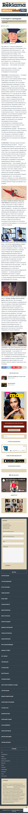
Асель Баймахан (5, 725)
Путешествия (4, 769)
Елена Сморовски (6, 730)
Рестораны (3, 771)
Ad (2, 752)
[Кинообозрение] (4, 385)
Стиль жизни (4, 776)
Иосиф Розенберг (6, 621)
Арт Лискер (4, 656)
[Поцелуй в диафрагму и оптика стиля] (4, 378)
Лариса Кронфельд (6, 633)
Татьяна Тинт (5, 707)
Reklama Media (10, 786)
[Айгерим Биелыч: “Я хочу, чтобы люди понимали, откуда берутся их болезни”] (14, 501)
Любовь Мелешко (6, 742)
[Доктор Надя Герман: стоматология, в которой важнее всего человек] (14, 510)
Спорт (2, 773)
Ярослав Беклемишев (7, 644)
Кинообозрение (11, 383)
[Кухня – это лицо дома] (20, 501)
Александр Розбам (6, 719)
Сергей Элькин (11, 384)
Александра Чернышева (7, 702)
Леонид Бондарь (5, 679)
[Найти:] (14, 436)
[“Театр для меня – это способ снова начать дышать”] (20, 506)
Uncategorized (4, 754)
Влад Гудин (4, 598)
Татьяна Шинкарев (6, 581)
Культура (3, 763)
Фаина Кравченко (6, 639)
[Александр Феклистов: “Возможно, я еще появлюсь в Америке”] (8, 510)
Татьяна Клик (5, 667)
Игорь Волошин (5, 587)
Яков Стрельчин (5, 615)
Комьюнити (3, 758)
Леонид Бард (4, 661)
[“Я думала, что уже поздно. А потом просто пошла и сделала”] (20, 510)
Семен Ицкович (5, 593)
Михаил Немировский (7, 696)
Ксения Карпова (5, 713)
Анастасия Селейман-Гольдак (9, 684)
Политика (3, 767)
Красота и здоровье (5, 760)
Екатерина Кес (5, 673)
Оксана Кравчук (5, 604)
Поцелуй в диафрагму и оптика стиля (16, 376)
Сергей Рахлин (5, 690)
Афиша (2, 756)
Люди (2, 765)
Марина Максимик (6, 736)
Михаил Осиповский (6, 627)
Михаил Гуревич (5, 25)
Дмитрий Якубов (5, 610)
